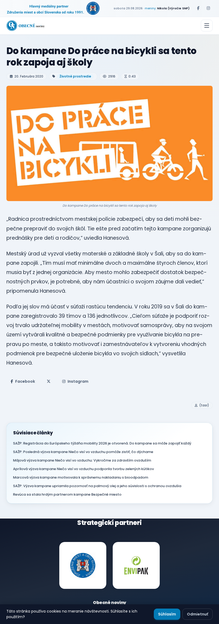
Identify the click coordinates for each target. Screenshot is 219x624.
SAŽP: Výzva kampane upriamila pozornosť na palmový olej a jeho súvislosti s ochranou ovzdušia (97, 486)
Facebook (25, 381)
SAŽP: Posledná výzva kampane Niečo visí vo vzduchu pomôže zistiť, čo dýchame (83, 452)
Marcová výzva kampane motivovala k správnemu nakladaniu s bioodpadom (80, 477)
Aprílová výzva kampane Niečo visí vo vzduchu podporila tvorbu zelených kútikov (83, 469)
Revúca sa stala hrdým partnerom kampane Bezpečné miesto (67, 494)
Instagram (78, 381)
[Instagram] (208, 8)
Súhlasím (167, 614)
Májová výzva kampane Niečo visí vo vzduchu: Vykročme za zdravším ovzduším (82, 460)
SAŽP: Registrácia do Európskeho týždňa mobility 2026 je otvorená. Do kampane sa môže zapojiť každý (102, 443)
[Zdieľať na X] (48, 381)
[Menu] (207, 25)
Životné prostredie (75, 76)
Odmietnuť (197, 614)
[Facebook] (198, 8)
